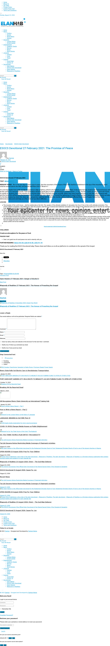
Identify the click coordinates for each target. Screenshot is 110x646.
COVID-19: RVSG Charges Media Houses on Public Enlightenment (23, 426)
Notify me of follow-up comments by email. (15, 345)
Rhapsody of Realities (13, 71)
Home (5, 2)
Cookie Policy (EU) (9, 9)
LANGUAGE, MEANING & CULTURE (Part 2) (15, 418)
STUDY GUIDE (11, 43)
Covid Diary (10, 61)
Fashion (9, 54)
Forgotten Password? (6, 615)
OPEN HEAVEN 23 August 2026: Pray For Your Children (20, 452)
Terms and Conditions (9, 10)
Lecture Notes (11, 41)
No (13, 638)
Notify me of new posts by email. (12, 348)
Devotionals (7, 64)
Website (2, 338)
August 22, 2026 (5, 495)
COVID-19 (10, 63)
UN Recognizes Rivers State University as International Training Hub (24, 401)
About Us (6, 4)
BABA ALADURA (14, 274)
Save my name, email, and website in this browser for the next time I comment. (25, 342)
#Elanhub (6, 274)
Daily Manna (10, 66)
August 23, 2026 (5, 487)
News (5, 31)
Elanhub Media (32, 531)
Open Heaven (11, 69)
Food (8, 56)
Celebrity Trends (12, 46)
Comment (3, 329)
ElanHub (11, 158)
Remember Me (6, 609)
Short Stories (11, 51)
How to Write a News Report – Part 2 (13, 410)
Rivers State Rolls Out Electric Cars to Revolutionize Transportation (24, 371)
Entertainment (7, 45)
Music (9, 49)
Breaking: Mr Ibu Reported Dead (11, 387)
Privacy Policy (7, 7)
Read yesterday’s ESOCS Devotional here (55, 226)
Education (6, 40)
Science (5, 59)
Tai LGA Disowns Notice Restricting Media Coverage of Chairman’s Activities (27, 443)
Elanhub (7, 531)
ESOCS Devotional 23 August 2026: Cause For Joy (18, 470)
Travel (8, 58)
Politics (9, 33)
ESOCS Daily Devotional (14, 68)
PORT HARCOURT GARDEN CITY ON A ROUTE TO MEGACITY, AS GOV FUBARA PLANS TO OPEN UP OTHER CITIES (41, 379)
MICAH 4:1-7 (9, 181)
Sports (9, 35)
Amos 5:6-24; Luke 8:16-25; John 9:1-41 (28, 243)
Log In (3, 631)
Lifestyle (6, 53)
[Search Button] (15, 76)
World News (10, 36)
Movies (9, 48)
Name (2, 332)
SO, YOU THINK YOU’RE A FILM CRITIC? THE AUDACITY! (20, 435)
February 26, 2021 (5, 160)
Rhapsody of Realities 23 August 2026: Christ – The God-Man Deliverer (26, 462)
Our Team (6, 5)
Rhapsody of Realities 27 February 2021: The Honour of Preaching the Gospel (29, 306)
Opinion (9, 38)
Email (2, 335)
